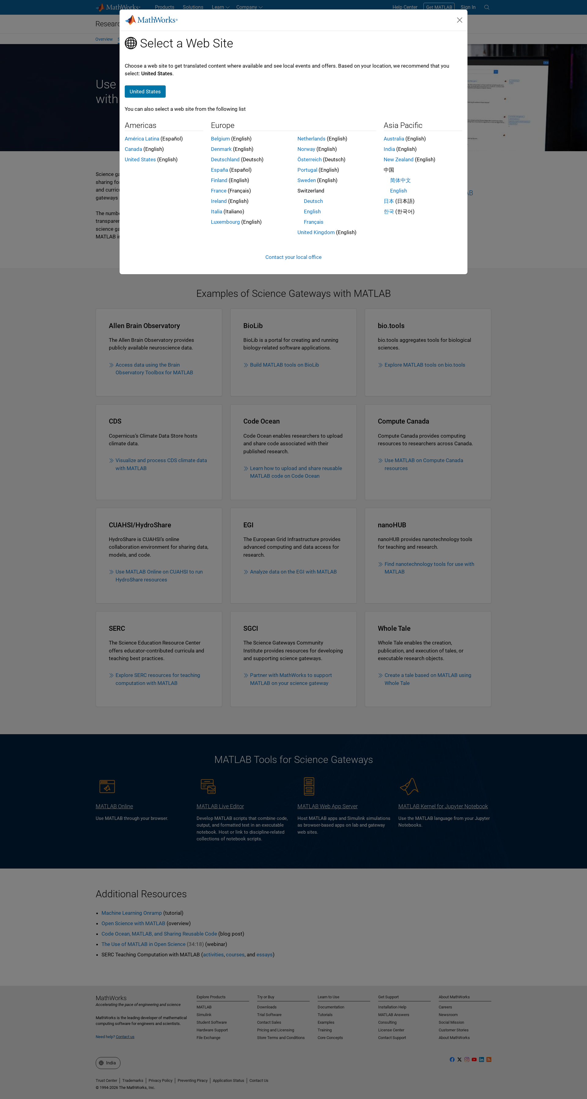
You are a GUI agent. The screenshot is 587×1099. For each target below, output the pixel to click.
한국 (389, 211)
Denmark (221, 149)
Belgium (220, 139)
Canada (133, 149)
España (219, 170)
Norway (306, 149)
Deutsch (313, 201)
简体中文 (400, 180)
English (312, 211)
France (219, 191)
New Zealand (399, 159)
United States (140, 159)
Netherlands (311, 139)
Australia (394, 139)
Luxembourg (225, 222)
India (389, 149)
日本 (389, 201)
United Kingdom (316, 232)
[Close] (460, 20)
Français (313, 222)
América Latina (142, 139)
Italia (216, 211)
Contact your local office (293, 257)
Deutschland (225, 159)
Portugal (307, 170)
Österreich (309, 159)
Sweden (306, 180)
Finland (219, 180)
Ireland (219, 201)
